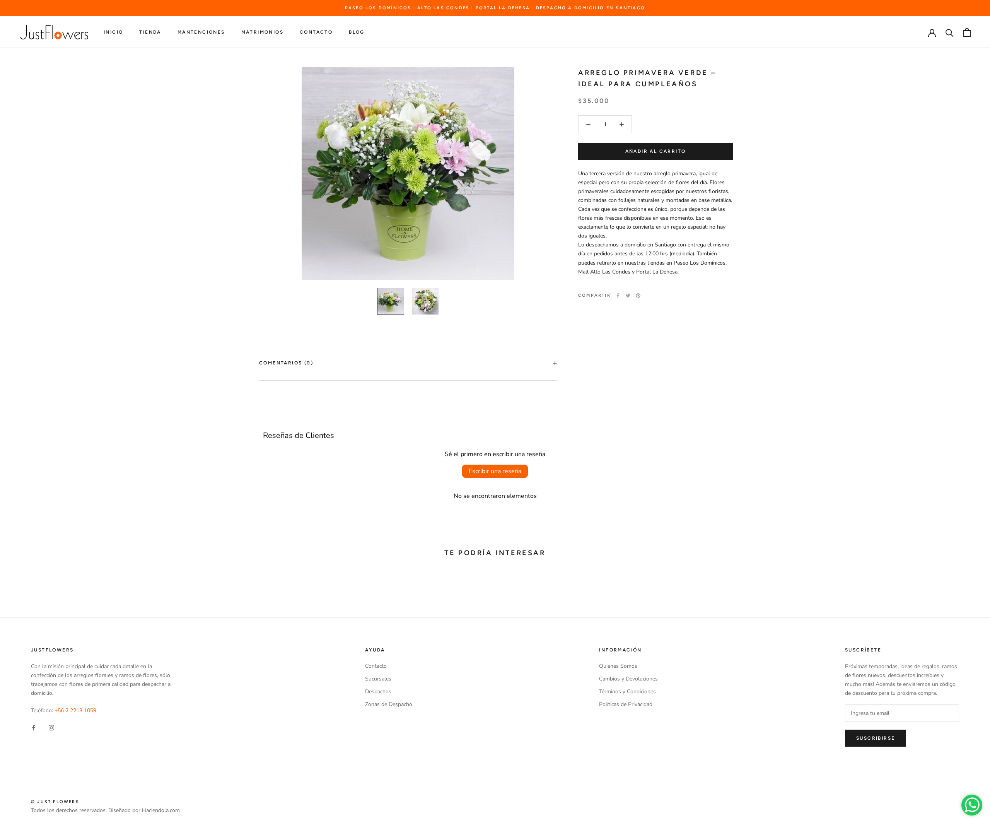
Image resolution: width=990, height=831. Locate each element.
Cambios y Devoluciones (628, 678)
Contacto (316, 32)
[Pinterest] (638, 295)
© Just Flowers (55, 801)
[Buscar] (950, 32)
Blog (357, 32)
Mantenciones (201, 32)
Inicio (113, 32)
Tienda (150, 32)
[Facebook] (618, 295)
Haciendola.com (161, 810)
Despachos (378, 691)
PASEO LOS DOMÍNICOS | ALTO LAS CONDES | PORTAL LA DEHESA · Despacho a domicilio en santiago (495, 7)
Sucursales (378, 678)
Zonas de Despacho (388, 704)
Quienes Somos (618, 666)
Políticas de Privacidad (625, 704)
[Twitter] (628, 295)
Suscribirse (875, 738)
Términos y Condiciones (627, 691)
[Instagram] (51, 727)
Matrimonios (262, 32)
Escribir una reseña (495, 471)
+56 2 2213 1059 (75, 710)
